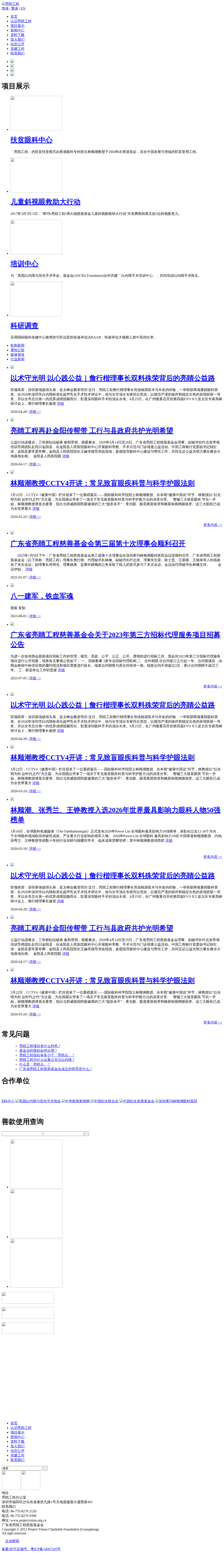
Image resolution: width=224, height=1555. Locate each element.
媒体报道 (17, 354)
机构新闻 (17, 345)
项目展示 (17, 26)
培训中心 (24, 264)
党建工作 (17, 49)
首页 (14, 16)
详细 (60, 403)
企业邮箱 (12, 1541)
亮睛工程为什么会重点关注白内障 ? (46, 1060)
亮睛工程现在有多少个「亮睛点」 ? (46, 1055)
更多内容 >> (212, 525)
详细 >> (35, 412)
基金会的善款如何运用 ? (38, 1050)
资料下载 (17, 35)
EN (23, 8)
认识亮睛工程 (21, 21)
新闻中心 (17, 30)
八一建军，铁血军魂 (42, 596)
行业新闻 (17, 359)
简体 (5, 8)
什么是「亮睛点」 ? (34, 1064)
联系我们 (17, 53)
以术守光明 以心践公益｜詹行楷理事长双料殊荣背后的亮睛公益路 (112, 378)
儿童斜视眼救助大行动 (45, 202)
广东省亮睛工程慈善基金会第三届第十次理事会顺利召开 (98, 543)
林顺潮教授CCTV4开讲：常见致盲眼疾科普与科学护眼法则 (102, 483)
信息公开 (17, 44)
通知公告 (17, 350)
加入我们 (17, 39)
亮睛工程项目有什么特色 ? (39, 1046)
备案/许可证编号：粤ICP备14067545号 (31, 1549)
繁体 (14, 8)
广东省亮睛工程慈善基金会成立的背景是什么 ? (55, 1069)
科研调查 (24, 326)
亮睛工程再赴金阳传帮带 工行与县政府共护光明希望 (91, 431)
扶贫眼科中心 (31, 140)
